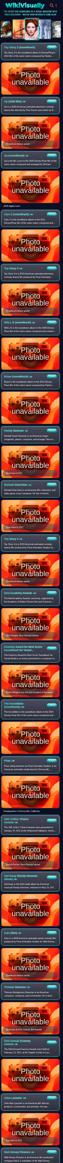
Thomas (15, 987)
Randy (14, 430)
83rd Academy (18, 593)
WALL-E (17, 322)
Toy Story (11, 268)
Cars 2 (16, 214)
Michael (15, 484)
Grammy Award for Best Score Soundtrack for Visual (23, 648)
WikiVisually (19, 5)
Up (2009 (12, 101)
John (13, 1098)
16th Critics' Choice (16, 821)
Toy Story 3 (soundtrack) (19, 47)
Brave (16, 376)
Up (14, 155)
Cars (10, 932)
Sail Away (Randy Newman (21, 877)
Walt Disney (17, 1152)
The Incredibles (13, 705)
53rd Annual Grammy (17, 1042)
